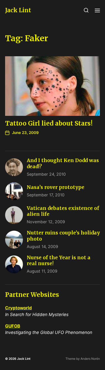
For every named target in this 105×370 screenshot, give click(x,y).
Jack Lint (18, 10)
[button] (86, 10)
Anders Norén (90, 359)
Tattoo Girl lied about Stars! (49, 123)
